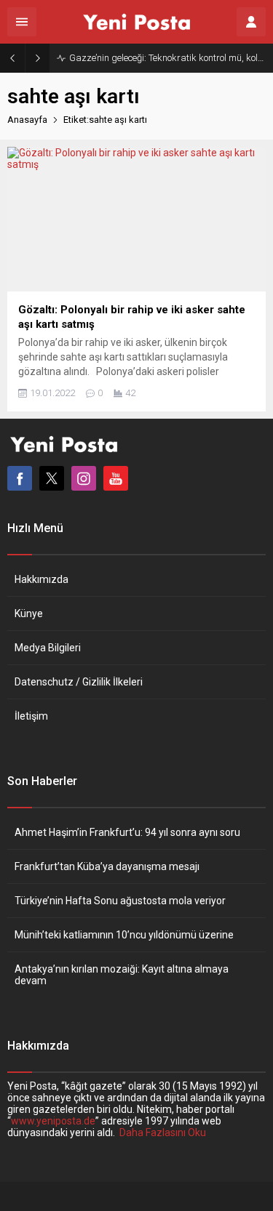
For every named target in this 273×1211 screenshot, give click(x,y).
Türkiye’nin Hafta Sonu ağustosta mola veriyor (120, 900)
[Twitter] (51, 478)
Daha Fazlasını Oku (162, 1132)
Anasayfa (27, 119)
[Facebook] (19, 478)
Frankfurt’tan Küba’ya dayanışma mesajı (107, 866)
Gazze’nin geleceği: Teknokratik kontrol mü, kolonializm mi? (167, 57)
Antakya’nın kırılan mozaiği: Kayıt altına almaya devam (122, 974)
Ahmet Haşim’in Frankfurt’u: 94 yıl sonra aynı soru (127, 832)
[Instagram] (83, 478)
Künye (29, 613)
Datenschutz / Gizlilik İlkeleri (79, 682)
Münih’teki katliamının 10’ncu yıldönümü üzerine (124, 935)
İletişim (31, 716)
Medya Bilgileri (48, 647)
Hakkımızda (41, 579)
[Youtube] (115, 478)
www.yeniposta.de (53, 1121)
